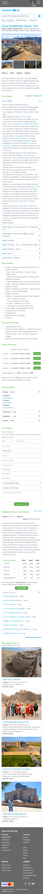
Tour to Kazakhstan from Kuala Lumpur (16, 617)
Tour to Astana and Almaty (12, 613)
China (25, 848)
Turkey (25, 855)
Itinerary (5, 73)
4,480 (37, 563)
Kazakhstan (5, 842)
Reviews (27, 73)
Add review (38, 511)
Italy (24, 858)
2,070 (24, 567)
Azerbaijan (26, 840)
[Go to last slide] (4, 46)
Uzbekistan (5, 840)
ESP (33, 3)
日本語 (34, 5)
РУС (38, 1)
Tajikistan (5, 848)
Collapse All (38, 96)
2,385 (37, 571)
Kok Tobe (19, 206)
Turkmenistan (6, 850)
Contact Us (5, 4)
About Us (5, 2)
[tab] (21, 592)
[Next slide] (38, 46)
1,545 (31, 574)
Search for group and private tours (16, 16)
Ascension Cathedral (20, 138)
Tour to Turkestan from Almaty (13, 608)
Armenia (26, 842)
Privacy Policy (27, 873)
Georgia (25, 837)
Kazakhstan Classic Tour (11, 633)
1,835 (24, 571)
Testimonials (27, 868)
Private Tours (6, 868)
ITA (38, 3)
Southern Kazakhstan (10, 625)
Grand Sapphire (8, 398)
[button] (7, 64)
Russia (25, 853)
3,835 (31, 563)
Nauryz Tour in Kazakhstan (12, 600)
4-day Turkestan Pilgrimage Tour (14, 814)
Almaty (18, 117)
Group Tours (6, 865)
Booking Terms (28, 870)
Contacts (26, 878)
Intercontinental (8, 408)
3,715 (24, 563)
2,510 (37, 567)
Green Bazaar (29, 155)
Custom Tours (6, 870)
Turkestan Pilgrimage (10, 596)
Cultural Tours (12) (9, 592)
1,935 (31, 571)
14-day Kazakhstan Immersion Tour (16, 722)
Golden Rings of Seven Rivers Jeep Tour (17, 629)
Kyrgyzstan (5, 845)
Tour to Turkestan (9, 604)
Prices (12, 73)
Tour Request (21, 588)
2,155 (31, 567)
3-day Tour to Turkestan (11, 679)
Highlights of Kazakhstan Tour (13, 621)
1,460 (24, 574)
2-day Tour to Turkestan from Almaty (16, 769)
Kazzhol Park (7, 403)
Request (19, 73)
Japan (25, 850)
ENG (33, 1)
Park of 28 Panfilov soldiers (29, 124)
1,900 (37, 574)
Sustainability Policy (29, 875)
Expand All (29, 96)
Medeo (35, 189)
